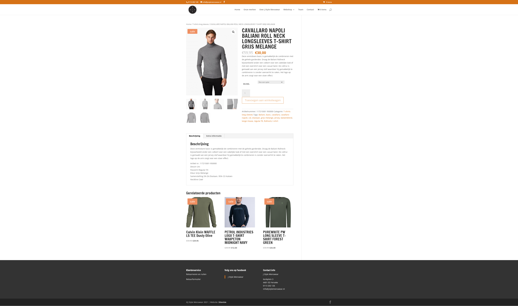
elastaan (256, 117)
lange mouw (247, 121)
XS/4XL (246, 84)
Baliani (262, 114)
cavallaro (276, 114)
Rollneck (268, 121)
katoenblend (286, 117)
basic (268, 114)
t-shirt (275, 121)
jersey (277, 117)
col (250, 117)
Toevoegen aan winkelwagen (263, 100)
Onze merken (250, 10)
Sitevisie (222, 302)
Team (300, 10)
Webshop (287, 10)
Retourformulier (193, 279)
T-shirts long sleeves (201, 24)
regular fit (258, 121)
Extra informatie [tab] (213, 136)
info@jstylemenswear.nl (274, 289)
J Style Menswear (235, 277)
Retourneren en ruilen (196, 274)
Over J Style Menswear (269, 10)
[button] (233, 32)
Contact (310, 10)
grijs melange (267, 117)
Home (237, 10)
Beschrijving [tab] (194, 136)
